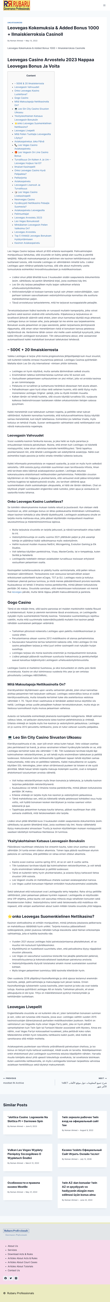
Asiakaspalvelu (22, 181)
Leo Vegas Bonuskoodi (26, 221)
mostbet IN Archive (13, 1080)
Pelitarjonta (20, 177)
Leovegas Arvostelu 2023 (28, 217)
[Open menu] (104, 5)
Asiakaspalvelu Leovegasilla (29, 210)
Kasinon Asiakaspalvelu (27, 243)
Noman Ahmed (16, 41)
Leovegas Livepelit (24, 130)
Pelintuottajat (21, 214)
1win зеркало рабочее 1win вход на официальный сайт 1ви (80, 1121)
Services (12, 1250)
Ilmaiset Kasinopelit (24, 166)
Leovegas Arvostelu (25, 232)
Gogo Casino (21, 98)
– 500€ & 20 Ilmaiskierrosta (29, 83)
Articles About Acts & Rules (22, 1258)
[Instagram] (16, 1278)
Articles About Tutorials (20, 1266)
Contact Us (14, 1270)
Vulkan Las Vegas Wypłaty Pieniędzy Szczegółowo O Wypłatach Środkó (25, 1154)
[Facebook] (5, 1278)
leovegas (17, 592)
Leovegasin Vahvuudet (26, 87)
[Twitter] (10, 1278)
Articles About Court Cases (22, 1262)
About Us (13, 1246)
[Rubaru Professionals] (16, 5)
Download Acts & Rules (20, 1254)
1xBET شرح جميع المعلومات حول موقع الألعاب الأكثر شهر (84, 1082)
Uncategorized (15, 23)
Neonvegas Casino (24, 199)
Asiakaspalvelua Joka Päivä (29, 141)
